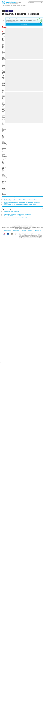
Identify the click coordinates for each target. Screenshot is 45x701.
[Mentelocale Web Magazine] (10, 2)
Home (3, 5)
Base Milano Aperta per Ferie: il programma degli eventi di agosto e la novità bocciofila (20, 204)
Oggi (11, 5)
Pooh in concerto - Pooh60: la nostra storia (11, 211)
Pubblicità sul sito (38, 230)
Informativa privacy (7, 230)
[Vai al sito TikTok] (40, 5)
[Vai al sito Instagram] (42, 5)
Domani (14, 5)
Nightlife (10, 11)
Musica (7, 11)
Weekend (18, 5)
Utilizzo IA (24, 230)
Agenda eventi (8, 5)
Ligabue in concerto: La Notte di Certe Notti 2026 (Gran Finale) (15, 217)
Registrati (24, 24)
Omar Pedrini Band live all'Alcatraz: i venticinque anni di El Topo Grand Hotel (17, 214)
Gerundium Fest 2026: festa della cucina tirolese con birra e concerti (16, 215)
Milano (3, 11)
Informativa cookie (16, 230)
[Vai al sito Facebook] (39, 5)
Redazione (30, 230)
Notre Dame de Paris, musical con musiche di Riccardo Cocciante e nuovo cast (18, 213)
